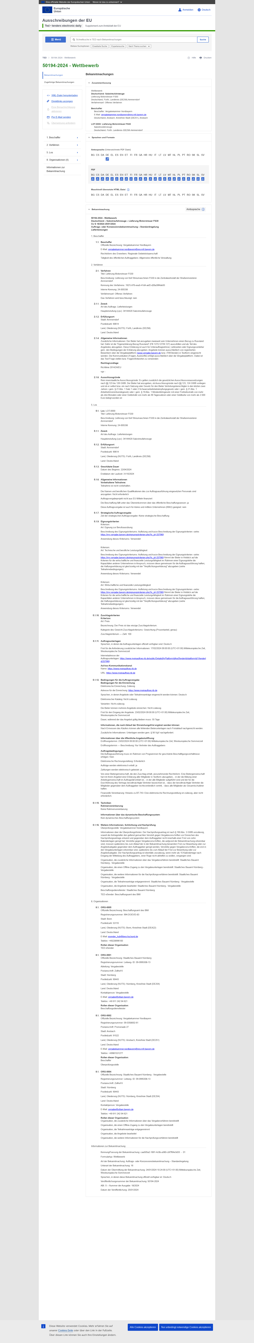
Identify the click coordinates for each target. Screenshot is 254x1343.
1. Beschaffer (53, 137)
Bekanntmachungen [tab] (53, 75)
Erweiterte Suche (99, 46)
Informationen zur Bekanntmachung (56, 169)
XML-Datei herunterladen (64, 95)
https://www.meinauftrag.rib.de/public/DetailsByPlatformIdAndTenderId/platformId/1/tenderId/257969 (153, 660)
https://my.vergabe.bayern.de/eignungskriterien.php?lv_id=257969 (132, 534)
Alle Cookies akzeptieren (143, 1327)
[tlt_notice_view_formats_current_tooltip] (203, 209)
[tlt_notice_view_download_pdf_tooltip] (92, 179)
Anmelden (188, 10)
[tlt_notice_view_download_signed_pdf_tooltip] (107, 159)
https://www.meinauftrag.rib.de (122, 668)
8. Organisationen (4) (57, 160)
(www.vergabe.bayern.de (149, 353)
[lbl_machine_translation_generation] (128, 189)
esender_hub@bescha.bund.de (123, 936)
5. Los (50, 152)
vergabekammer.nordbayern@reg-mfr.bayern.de (123, 114)
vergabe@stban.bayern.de (120, 997)
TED (44, 57)
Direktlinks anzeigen (62, 101)
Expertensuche (117, 46)
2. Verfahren (53, 145)
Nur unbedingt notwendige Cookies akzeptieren (186, 1327)
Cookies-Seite (65, 1330)
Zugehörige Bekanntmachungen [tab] (59, 82)
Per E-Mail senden (61, 117)
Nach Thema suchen (138, 46)
